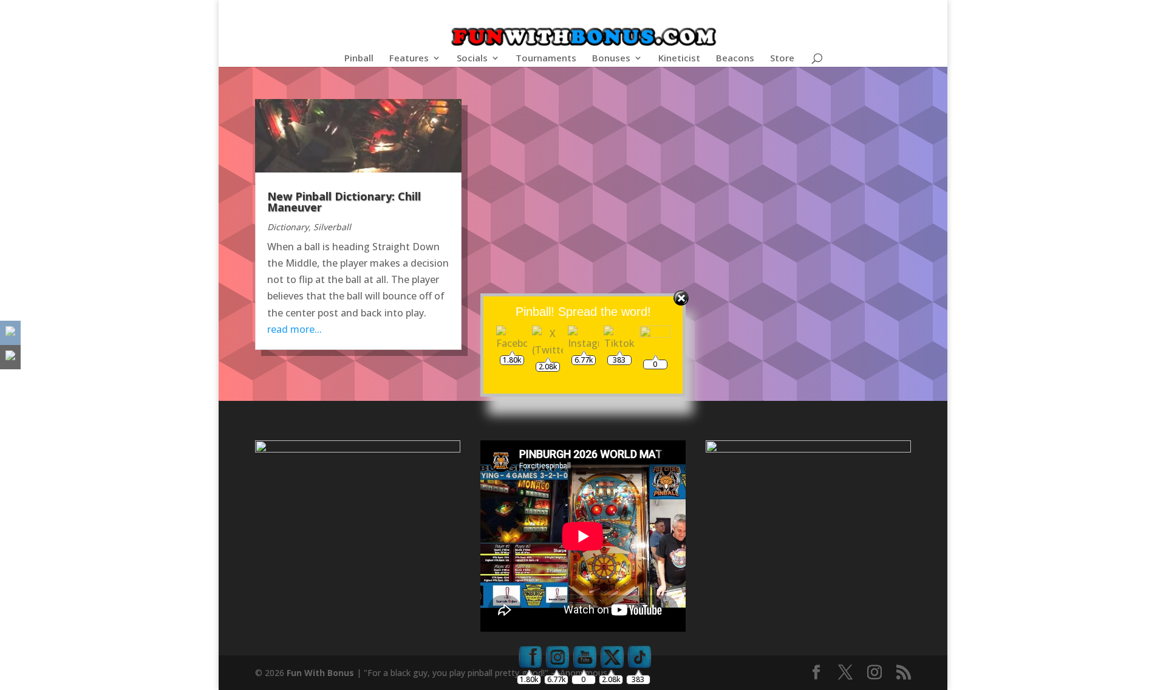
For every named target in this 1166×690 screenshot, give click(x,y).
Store (782, 58)
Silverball (332, 227)
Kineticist (679, 58)
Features (409, 58)
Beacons (735, 58)
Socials (472, 58)
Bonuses (611, 58)
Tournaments (546, 58)
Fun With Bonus (320, 672)
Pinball (358, 58)
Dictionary (288, 227)
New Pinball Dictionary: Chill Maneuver (344, 201)
